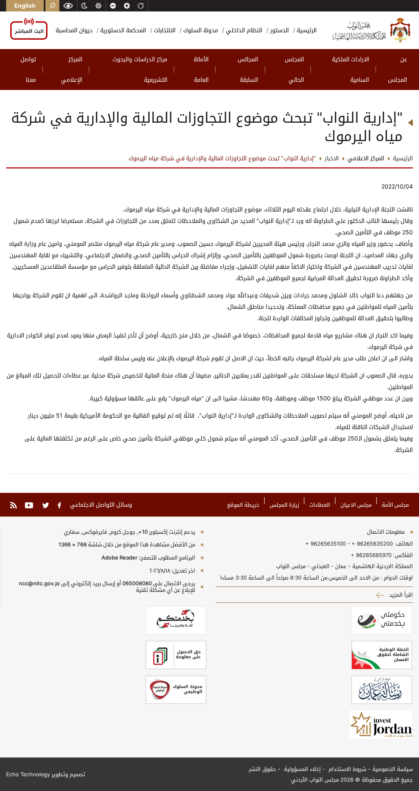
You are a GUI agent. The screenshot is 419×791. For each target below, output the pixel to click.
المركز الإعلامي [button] (71, 69)
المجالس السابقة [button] (248, 69)
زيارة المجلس (284, 504)
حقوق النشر (262, 769)
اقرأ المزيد (400, 594)
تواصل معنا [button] (28, 69)
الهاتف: (403, 543)
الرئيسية (306, 30)
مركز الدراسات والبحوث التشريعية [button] (140, 69)
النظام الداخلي (243, 30)
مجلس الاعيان (356, 504)
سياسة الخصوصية (392, 769)
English (25, 5)
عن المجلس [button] (397, 69)
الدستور (278, 30)
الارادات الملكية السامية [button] (350, 69)
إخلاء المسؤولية (301, 769)
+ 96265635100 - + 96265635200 (349, 543)
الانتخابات (164, 30)
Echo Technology (28, 774)
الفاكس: (403, 555)
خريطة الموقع (243, 504)
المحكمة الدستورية (122, 30)
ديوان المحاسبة (74, 30)
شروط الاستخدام (346, 769)
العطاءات (319, 504)
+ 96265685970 (371, 555)
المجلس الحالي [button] (294, 69)
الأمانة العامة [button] (201, 69)
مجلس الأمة (395, 504)
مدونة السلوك (200, 30)
